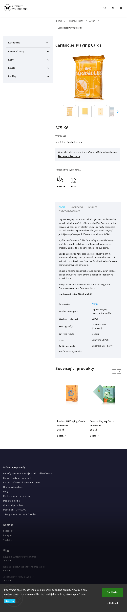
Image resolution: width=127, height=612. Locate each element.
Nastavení (9, 601)
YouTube (7, 540)
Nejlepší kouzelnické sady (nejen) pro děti (24, 566)
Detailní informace (69, 156)
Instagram (8, 535)
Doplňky (12, 76)
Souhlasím (112, 592)
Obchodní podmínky (13, 505)
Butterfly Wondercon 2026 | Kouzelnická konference (27, 473)
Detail (60, 436)
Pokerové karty (16, 51)
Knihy (11, 60)
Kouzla (11, 68)
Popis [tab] (62, 207)
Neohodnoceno (75, 142)
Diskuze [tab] (92, 207)
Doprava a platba (11, 501)
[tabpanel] (72, 410)
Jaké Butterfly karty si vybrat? (18, 576)
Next (119, 371)
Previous (114, 371)
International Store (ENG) (14, 509)
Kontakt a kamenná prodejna (16, 496)
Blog (5, 491)
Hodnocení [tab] (77, 207)
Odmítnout (112, 603)
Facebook (8, 531)
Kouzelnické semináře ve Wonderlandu (21, 482)
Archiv (95, 304)
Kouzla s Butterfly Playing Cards (19, 556)
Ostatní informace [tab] (69, 211)
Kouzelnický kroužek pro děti (17, 478)
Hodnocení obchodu (13, 487)
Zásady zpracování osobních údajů (20, 514)
